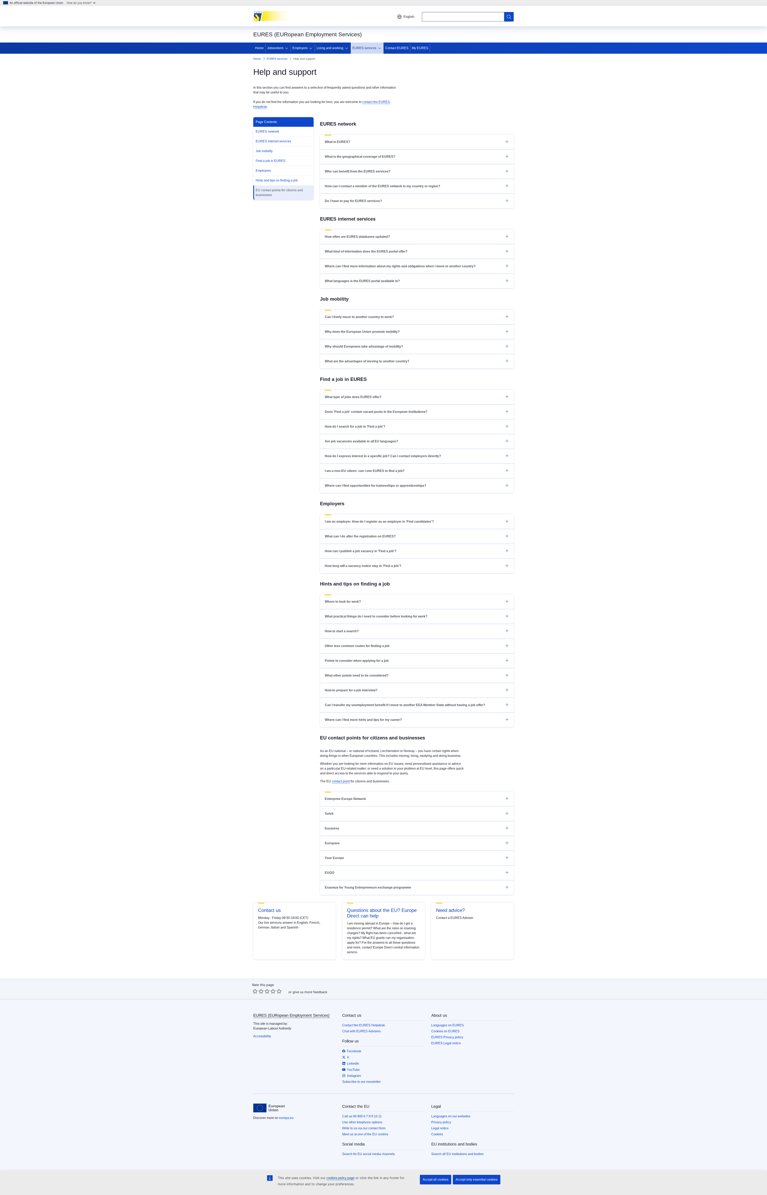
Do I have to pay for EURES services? (353, 201)
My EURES (420, 48)
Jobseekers (275, 48)
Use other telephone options (362, 1122)
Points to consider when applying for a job (357, 660)
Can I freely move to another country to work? (359, 317)
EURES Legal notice (446, 1043)
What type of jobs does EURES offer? (353, 397)
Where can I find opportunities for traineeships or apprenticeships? (375, 485)
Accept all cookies (435, 1179)
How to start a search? (342, 631)
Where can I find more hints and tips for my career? (363, 719)
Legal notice (440, 1128)
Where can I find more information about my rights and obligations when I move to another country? (400, 266)
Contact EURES (396, 48)
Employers (300, 48)
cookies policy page (340, 1178)
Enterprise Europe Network (345, 799)
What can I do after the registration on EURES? (360, 536)
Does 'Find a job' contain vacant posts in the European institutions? (376, 411)
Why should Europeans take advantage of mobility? (364, 346)
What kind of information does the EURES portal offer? (366, 251)
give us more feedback (310, 992)
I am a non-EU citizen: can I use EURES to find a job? (365, 471)
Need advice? (450, 910)
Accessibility (262, 1036)
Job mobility (264, 151)
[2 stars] (258, 991)
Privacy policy (441, 1122)
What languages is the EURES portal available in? (362, 281)
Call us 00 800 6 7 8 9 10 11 (362, 1116)
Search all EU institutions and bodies (457, 1154)
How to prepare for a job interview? (351, 690)
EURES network (267, 131)
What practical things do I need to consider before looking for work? (376, 616)
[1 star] (255, 991)
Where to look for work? (343, 601)
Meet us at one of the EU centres (365, 1134)
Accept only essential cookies (477, 1179)
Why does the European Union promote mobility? (362, 331)
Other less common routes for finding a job (357, 646)
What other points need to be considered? (356, 675)
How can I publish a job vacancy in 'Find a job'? (360, 551)
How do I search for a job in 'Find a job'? (355, 426)
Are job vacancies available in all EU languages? (361, 441)
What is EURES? (337, 142)
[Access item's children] (287, 48)
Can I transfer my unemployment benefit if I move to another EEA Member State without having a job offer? (405, 705)
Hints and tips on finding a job (277, 180)
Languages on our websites (450, 1116)
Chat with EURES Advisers (361, 1031)
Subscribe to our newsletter (361, 1081)
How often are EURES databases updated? (357, 236)
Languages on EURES (447, 1025)
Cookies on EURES (445, 1031)
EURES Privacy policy (447, 1037)
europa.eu (286, 1118)
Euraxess (332, 828)
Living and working (330, 48)
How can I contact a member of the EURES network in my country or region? (382, 186)
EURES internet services (273, 141)
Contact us (269, 910)
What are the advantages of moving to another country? (367, 361)
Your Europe (334, 858)
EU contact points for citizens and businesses (279, 192)
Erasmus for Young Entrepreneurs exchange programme (368, 887)
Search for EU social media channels (368, 1154)
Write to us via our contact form (363, 1128)
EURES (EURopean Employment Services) (291, 1015)
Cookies (437, 1134)
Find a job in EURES (270, 161)
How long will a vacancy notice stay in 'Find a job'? (363, 566)
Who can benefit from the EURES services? (357, 171)
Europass (332, 843)
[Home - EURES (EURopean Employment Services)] (273, 16)
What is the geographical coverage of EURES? (360, 156)
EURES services (364, 48)
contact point (341, 781)
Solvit (329, 813)
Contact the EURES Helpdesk (363, 1025)
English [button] (408, 16)
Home (259, 48)
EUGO (329, 872)
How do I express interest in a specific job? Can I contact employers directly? (383, 456)
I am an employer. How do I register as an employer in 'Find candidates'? (379, 521)
